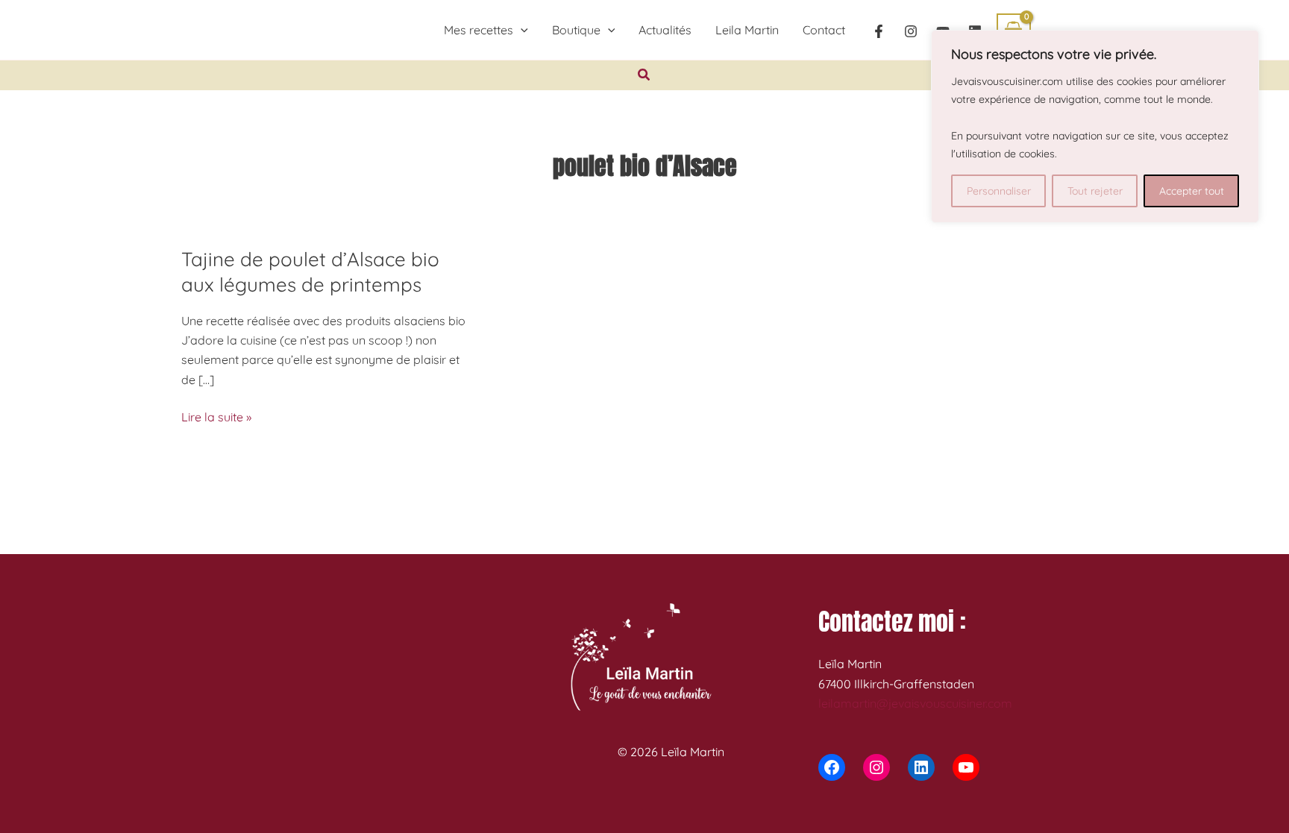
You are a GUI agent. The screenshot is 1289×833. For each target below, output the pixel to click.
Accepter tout (1191, 191)
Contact (824, 29)
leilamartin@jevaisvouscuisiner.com (915, 703)
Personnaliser (999, 191)
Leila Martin (747, 29)
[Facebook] (878, 31)
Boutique (576, 29)
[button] (520, 30)
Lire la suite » (216, 418)
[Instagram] (911, 31)
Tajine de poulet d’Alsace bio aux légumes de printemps (310, 272)
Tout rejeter (1095, 191)
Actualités (665, 29)
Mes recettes (478, 29)
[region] (1095, 126)
